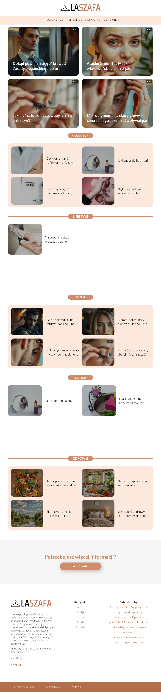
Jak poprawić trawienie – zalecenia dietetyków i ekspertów (62, 483)
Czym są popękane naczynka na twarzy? (60, 191)
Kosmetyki (93, 19)
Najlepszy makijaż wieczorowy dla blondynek (129, 191)
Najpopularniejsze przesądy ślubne (57, 239)
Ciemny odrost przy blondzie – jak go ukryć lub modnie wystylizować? (133, 322)
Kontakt (16, 665)
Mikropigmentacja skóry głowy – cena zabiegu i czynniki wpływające (117, 118)
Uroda (60, 19)
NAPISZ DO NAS (80, 566)
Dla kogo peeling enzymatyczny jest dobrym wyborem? (131, 401)
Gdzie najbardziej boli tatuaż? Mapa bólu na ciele (61, 322)
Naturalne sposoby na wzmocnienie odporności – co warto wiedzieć (132, 483)
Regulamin (75, 686)
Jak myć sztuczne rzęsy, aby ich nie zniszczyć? (42, 118)
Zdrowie (110, 19)
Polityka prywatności (24, 686)
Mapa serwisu (52, 686)
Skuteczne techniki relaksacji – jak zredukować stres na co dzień (62, 514)
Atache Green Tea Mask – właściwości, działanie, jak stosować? (108, 66)
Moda (48, 19)
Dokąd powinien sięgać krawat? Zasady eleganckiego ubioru (40, 66)
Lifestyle (75, 19)
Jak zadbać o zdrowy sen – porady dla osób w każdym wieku (134, 514)
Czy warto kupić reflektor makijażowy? (61, 160)
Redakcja (16, 658)
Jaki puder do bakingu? (133, 160)
